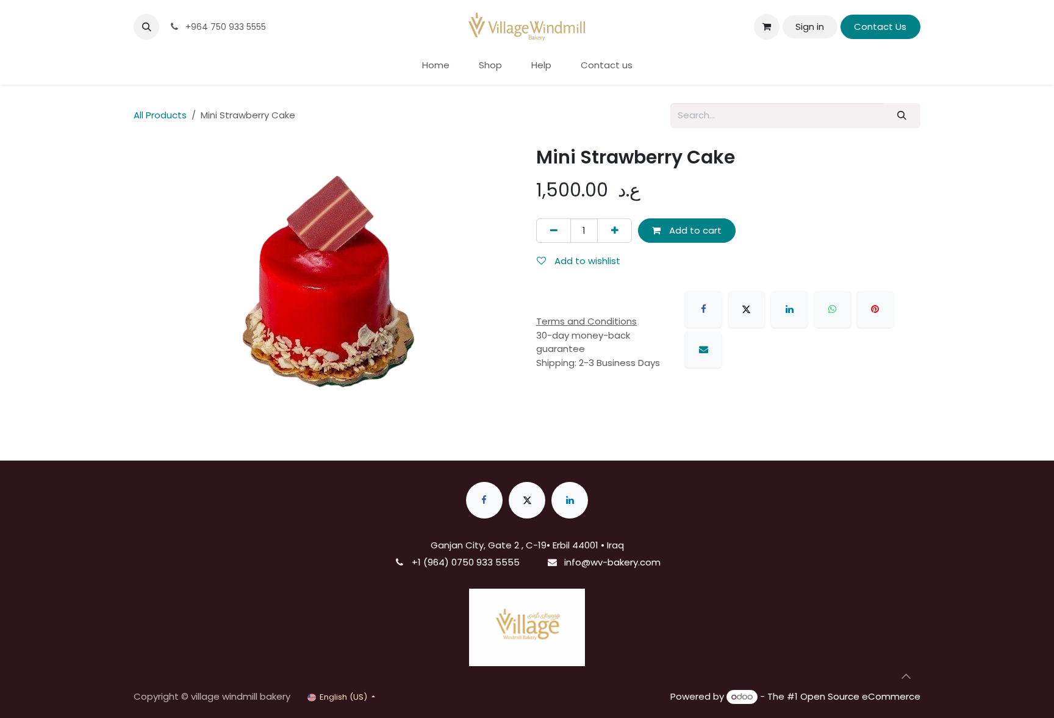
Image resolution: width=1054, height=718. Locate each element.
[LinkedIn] (789, 309)
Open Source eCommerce (860, 696)
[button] (146, 27)
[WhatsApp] (832, 309)
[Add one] (614, 230)
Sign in (809, 26)
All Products (160, 115)
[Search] (902, 115)
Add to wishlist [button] (586, 260)
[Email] (703, 349)
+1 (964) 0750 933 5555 (466, 562)
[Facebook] (703, 309)
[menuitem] (435, 65)
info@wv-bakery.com (612, 562)
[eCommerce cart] (767, 27)
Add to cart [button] (694, 230)
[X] (746, 309)
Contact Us (880, 26)
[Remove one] (553, 230)
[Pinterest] (875, 309)
